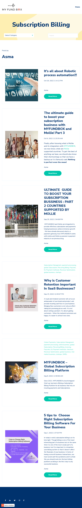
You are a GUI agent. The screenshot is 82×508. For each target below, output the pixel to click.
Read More (52, 96)
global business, (49, 272)
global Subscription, (51, 267)
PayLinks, (73, 267)
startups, (59, 354)
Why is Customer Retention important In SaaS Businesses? (60, 284)
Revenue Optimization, (68, 270)
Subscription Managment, (53, 265)
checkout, (70, 349)
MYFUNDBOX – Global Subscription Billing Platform (59, 366)
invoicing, (68, 347)
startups (58, 272)
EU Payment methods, (52, 270)
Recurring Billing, (63, 267)
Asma (46, 90)
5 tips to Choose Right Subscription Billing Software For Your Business (59, 421)
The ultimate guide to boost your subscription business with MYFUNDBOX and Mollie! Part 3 (58, 123)
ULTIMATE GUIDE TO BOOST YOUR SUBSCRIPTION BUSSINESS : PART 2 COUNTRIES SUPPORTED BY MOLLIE (58, 202)
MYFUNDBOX (69, 146)
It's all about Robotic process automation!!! (60, 73)
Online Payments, (50, 342)
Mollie (66, 149)
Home (77, 7)
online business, (64, 345)
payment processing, (69, 265)
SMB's (65, 354)
